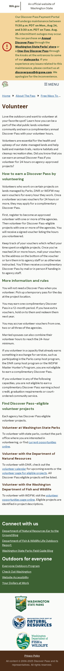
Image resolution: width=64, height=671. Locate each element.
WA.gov (14, 6)
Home (6, 95)
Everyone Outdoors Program (21, 565)
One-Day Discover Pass (33, 50)
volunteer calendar (14, 468)
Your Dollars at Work (15, 583)
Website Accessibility (15, 577)
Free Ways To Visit (52, 95)
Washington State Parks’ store (35, 46)
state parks (31, 59)
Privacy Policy (32, 655)
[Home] (5, 84)
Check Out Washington (16, 571)
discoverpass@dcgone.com (33, 72)
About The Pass (25, 95)
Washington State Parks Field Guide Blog (27, 550)
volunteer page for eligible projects (24, 473)
